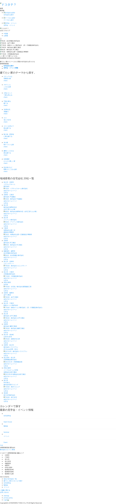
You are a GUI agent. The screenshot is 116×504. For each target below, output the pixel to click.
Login (6, 500)
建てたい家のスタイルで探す (13, 481)
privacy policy (8, 498)
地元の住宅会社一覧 (10, 479)
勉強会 (6, 485)
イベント (6, 487)
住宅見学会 (7, 483)
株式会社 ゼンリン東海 (7, 450)
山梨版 (6, 36)
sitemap (6, 496)
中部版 (6, 34)
